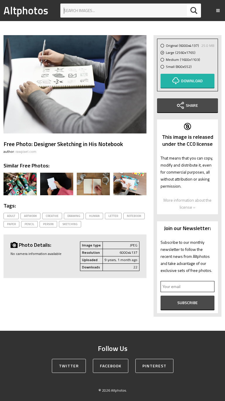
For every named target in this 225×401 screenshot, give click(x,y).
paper (11, 224)
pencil (29, 224)
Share (192, 105)
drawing (73, 216)
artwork (30, 216)
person (48, 224)
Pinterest (154, 366)
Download (192, 81)
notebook (134, 216)
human (94, 216)
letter (113, 216)
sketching (70, 224)
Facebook (110, 366)
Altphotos (26, 10)
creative (52, 216)
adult (11, 216)
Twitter (69, 366)
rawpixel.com (26, 151)
